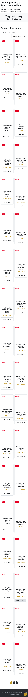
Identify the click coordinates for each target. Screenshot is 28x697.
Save (4, 40)
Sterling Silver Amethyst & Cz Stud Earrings (7, 344)
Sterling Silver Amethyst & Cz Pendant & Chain (7, 661)
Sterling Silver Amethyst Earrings (20, 126)
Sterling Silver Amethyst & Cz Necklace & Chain (21, 304)
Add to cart (7, 66)
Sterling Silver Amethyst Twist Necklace (7, 449)
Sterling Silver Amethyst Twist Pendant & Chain (7, 310)
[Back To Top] (25, 694)
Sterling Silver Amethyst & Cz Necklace (21, 414)
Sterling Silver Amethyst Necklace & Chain (7, 162)
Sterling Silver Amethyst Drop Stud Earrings (21, 56)
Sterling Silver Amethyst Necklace (20, 197)
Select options (7, 137)
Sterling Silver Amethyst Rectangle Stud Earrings (7, 57)
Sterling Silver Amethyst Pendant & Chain (7, 128)
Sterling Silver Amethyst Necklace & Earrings (20, 627)
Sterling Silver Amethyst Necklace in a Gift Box (7, 521)
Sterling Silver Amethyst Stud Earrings (7, 89)
